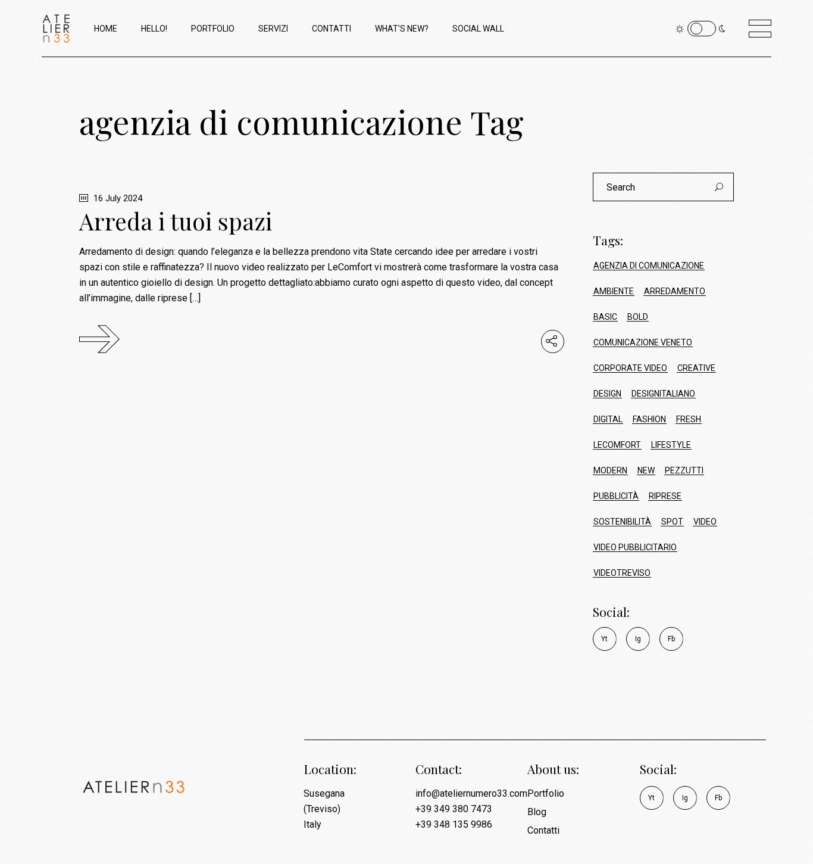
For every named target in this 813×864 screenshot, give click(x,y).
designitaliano (663, 393)
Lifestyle (671, 445)
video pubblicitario (635, 547)
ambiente (613, 291)
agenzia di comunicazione (648, 265)
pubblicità (616, 496)
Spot (672, 521)
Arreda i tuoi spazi (175, 220)
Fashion (649, 419)
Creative (696, 368)
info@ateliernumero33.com (471, 793)
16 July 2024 (116, 198)
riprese (665, 496)
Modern (610, 470)
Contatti (543, 830)
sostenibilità (622, 521)
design (607, 393)
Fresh (688, 419)
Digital (608, 419)
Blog (536, 812)
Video (705, 521)
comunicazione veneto (642, 342)
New (646, 470)
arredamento (674, 291)
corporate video (630, 368)
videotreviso (622, 573)
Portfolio (545, 793)
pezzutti (684, 470)
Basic (605, 317)
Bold (637, 317)
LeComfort (617, 445)
